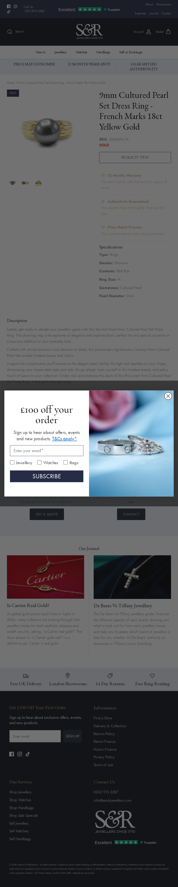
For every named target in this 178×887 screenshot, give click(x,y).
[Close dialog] (168, 396)
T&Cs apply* (64, 438)
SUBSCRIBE (46, 476)
